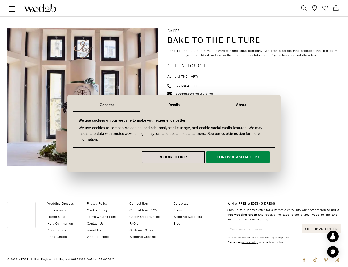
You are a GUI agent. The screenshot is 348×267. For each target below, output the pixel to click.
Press (178, 210)
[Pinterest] (326, 258)
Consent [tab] (107, 105)
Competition (138, 203)
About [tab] (241, 105)
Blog (177, 223)
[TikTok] (315, 258)
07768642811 (186, 86)
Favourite (325, 8)
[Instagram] (337, 258)
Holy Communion (60, 223)
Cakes (173, 31)
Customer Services (143, 230)
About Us (94, 230)
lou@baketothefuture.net (193, 93)
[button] (333, 252)
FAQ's (133, 223)
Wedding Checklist (143, 236)
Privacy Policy (97, 203)
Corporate (181, 203)
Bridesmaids (56, 210)
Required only (173, 157)
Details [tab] (174, 105)
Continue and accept (238, 157)
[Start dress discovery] (333, 236)
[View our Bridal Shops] (314, 8)
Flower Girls (56, 216)
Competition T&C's (143, 210)
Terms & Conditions (102, 216)
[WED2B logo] (40, 8)
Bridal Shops (57, 236)
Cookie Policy (97, 210)
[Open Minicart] (336, 8)
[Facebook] (304, 258)
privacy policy (249, 242)
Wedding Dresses (60, 203)
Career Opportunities (145, 216)
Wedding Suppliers (188, 216)
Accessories (56, 230)
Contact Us (95, 223)
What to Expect (98, 236)
